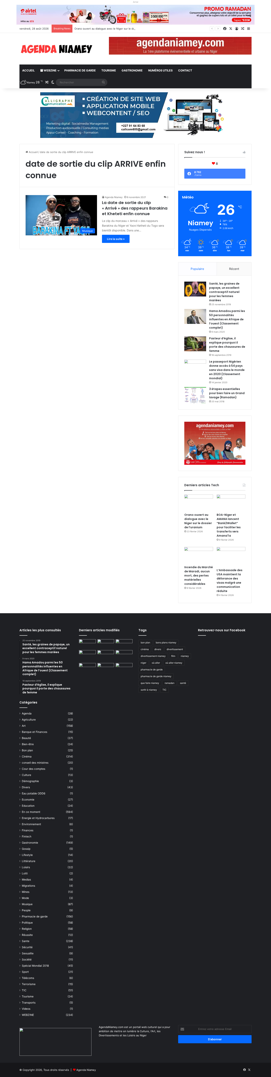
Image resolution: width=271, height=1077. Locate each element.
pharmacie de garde (152, 669)
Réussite (27, 934)
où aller (156, 662)
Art (24, 725)
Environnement (31, 824)
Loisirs (26, 867)
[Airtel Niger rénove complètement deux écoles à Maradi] (124, 668)
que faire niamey (150, 682)
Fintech (26, 836)
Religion (27, 928)
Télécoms (28, 978)
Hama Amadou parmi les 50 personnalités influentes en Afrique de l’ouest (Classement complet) (227, 319)
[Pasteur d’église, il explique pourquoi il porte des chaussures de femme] (195, 343)
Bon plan (27, 750)
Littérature (28, 861)
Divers (26, 787)
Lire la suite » (116, 239)
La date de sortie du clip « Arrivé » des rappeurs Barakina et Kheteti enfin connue (134, 208)
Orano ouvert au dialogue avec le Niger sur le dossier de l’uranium (115, 28)
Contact (185, 70)
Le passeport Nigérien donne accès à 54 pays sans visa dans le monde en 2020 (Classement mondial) (227, 370)
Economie (28, 799)
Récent (234, 269)
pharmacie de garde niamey (156, 676)
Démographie (30, 781)
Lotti (25, 873)
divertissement (175, 649)
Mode (25, 898)
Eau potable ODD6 (33, 793)
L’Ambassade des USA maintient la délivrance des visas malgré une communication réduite (229, 580)
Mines (25, 891)
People (26, 910)
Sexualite (28, 953)
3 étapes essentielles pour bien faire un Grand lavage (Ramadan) (227, 393)
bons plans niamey (166, 642)
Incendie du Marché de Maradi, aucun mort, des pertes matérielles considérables (198, 575)
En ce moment (31, 811)
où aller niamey (173, 662)
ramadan (169, 682)
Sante (25, 941)
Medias (26, 879)
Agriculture (29, 719)
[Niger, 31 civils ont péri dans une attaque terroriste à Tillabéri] (124, 655)
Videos (26, 1008)
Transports (29, 1002)
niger (143, 662)
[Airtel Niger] (135, 14)
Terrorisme (29, 984)
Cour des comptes (33, 768)
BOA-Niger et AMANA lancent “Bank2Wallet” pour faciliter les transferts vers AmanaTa (229, 525)
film (173, 655)
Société (27, 959)
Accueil (28, 70)
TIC (24, 990)
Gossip (26, 848)
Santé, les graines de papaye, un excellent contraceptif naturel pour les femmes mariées (224, 292)
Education (28, 805)
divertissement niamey (153, 655)
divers (157, 649)
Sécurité (27, 947)
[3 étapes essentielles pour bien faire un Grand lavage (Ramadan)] (195, 395)
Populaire (197, 269)
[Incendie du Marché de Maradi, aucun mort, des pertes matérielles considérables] (198, 555)
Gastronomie (132, 70)
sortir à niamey (149, 689)
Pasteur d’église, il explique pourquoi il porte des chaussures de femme (227, 344)
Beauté (26, 738)
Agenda (27, 713)
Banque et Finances (34, 731)
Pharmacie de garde (80, 70)
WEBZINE (50, 70)
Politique (27, 922)
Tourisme (108, 70)
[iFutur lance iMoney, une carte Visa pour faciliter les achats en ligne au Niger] (87, 644)
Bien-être (28, 744)
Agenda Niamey (114, 197)
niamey (185, 655)
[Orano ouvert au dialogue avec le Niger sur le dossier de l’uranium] (198, 503)
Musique (27, 904)
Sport (25, 971)
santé (183, 682)
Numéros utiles (160, 70)
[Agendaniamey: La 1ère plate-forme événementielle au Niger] (56, 49)
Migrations (28, 885)
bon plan (145, 642)
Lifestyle (27, 855)
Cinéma (27, 756)
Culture (26, 775)
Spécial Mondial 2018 (35, 965)
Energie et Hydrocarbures (38, 818)
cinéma (145, 649)
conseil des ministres (35, 762)
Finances (27, 830)
